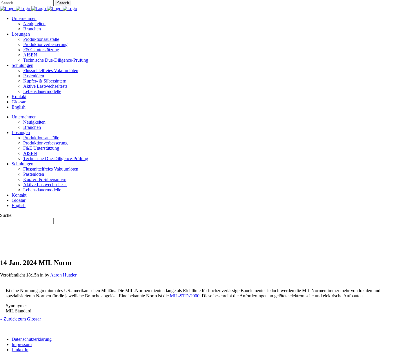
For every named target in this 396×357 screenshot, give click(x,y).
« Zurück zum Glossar (20, 318)
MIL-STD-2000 (184, 295)
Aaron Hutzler (63, 274)
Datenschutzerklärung (32, 339)
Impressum (22, 344)
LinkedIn (20, 349)
